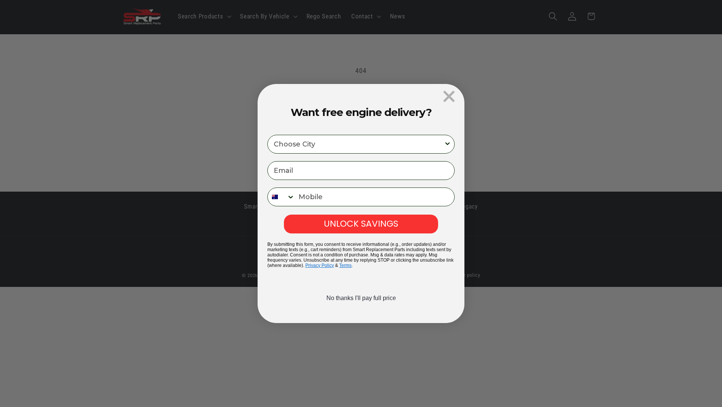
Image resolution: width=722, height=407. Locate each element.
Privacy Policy (319, 265)
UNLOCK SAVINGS (361, 224)
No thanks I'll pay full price (361, 298)
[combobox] (359, 144)
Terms (345, 265)
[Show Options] (447, 144)
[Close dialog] (449, 96)
